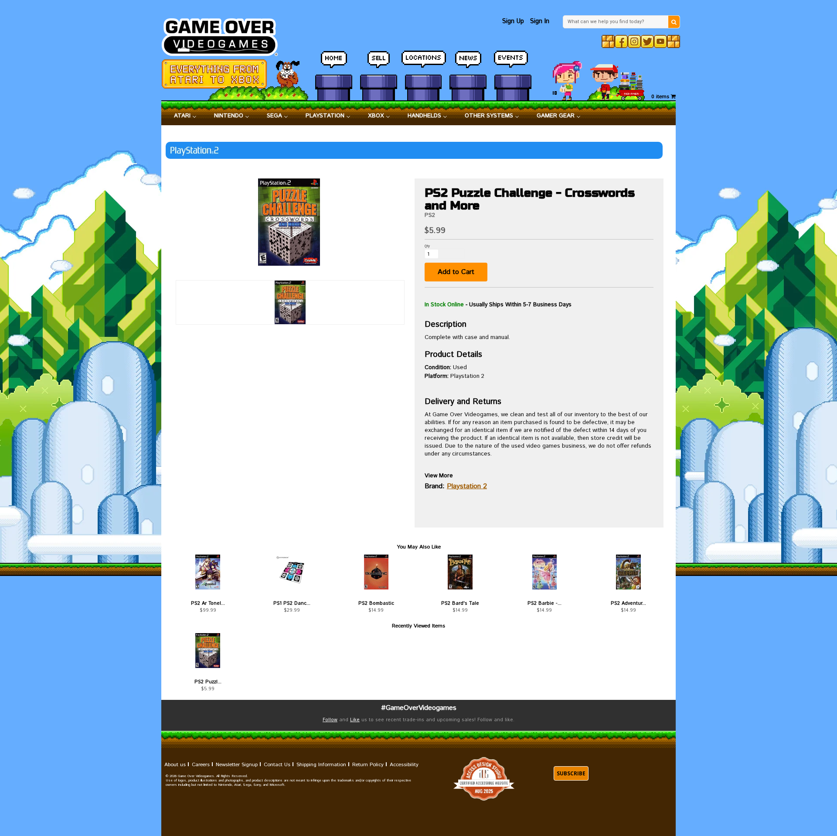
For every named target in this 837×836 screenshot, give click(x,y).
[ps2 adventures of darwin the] (628, 572)
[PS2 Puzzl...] (208, 650)
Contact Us (277, 764)
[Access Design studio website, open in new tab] (483, 778)
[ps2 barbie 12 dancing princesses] (544, 572)
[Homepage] (224, 34)
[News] (468, 63)
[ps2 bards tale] (460, 572)
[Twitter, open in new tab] (647, 41)
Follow (330, 719)
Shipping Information (321, 764)
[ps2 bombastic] (376, 572)
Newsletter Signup (237, 764)
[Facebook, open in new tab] (621, 41)
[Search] (674, 22)
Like (355, 719)
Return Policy (368, 764)
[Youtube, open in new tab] (660, 41)
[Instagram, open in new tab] (634, 41)
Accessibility (404, 764)
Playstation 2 (467, 486)
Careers (201, 764)
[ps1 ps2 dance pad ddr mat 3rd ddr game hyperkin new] (292, 572)
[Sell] (378, 63)
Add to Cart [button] (456, 272)
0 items (661, 96)
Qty (427, 245)
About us (175, 764)
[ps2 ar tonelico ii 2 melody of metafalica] (208, 572)
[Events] (513, 63)
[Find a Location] (423, 63)
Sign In (539, 21)
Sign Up (513, 21)
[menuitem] (185, 116)
